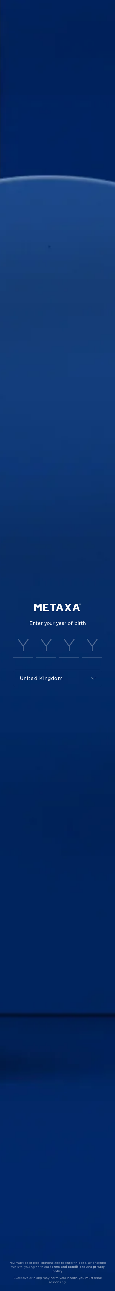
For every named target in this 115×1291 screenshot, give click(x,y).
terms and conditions (68, 1267)
